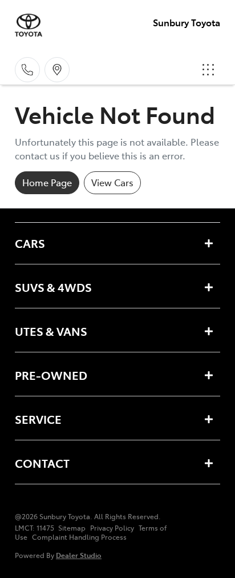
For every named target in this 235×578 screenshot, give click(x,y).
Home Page (47, 182)
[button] (208, 69)
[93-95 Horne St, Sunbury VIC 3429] (57, 69)
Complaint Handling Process (79, 536)
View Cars (112, 182)
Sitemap (72, 527)
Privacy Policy (112, 527)
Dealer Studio (79, 555)
